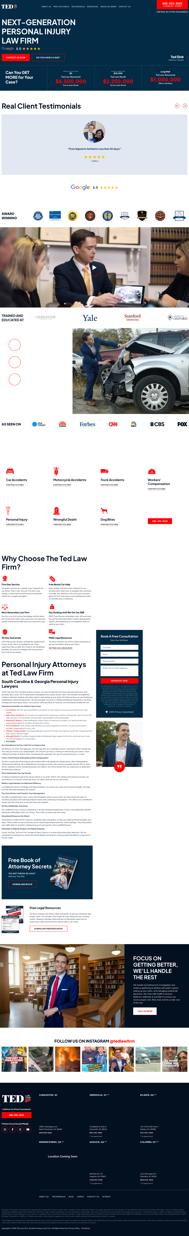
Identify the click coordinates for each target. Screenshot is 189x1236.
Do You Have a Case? (48, 57)
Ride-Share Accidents (15, 715)
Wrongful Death (12, 736)
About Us (46, 6)
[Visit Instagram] (14, 1059)
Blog (71, 1197)
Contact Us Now (15, 57)
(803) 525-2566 (146, 1180)
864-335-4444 (96, 1133)
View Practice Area (15, 485)
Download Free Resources (48, 928)
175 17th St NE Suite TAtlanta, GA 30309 (149, 1128)
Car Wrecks (11, 710)
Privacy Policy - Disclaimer (79, 1228)
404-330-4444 (146, 1133)
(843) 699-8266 (45, 1133)
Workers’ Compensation (16, 731)
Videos (80, 1197)
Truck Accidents (12, 726)
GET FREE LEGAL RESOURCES (60, 648)
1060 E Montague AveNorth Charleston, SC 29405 (50, 1128)
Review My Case (119, 681)
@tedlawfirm (122, 1041)
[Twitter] (20, 1129)
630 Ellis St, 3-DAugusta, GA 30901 (98, 1175)
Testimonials (78, 6)
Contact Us (125, 6)
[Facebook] (12, 1129)
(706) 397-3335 (96, 1180)
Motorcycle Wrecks (14, 720)
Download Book (22, 884)
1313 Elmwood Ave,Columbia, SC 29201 (148, 1175)
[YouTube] (28, 1129)
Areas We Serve (108, 6)
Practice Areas (61, 6)
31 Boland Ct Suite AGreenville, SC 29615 (98, 1128)
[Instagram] (5, 1129)
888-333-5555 (172, 4)
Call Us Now (145, 1011)
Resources (92, 6)
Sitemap (106, 1197)
